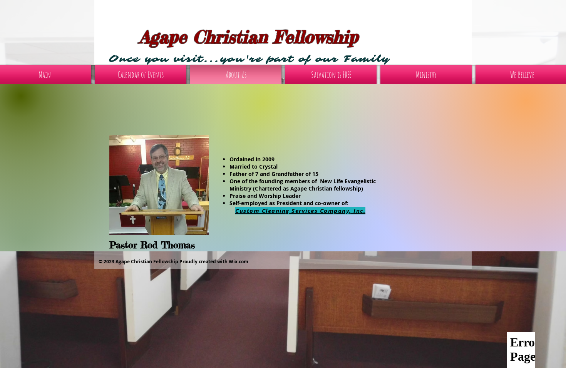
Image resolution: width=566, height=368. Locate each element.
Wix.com (238, 261)
